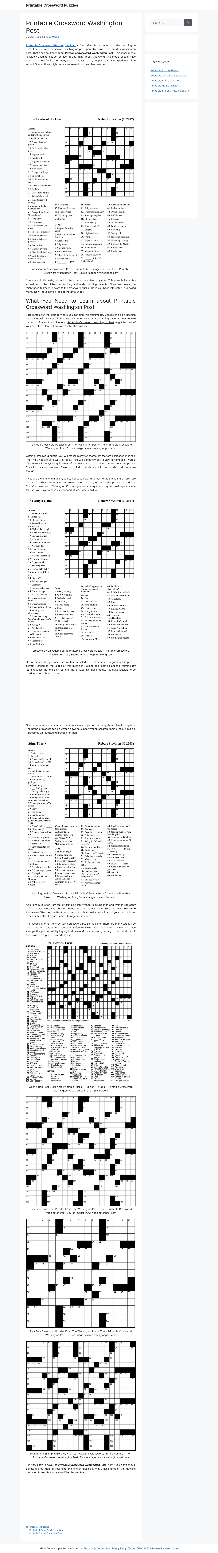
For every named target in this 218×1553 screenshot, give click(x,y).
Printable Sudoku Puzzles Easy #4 (171, 90)
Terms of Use (135, 1548)
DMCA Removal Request (157, 1548)
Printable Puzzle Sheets (165, 70)
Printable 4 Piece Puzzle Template (46, 1530)
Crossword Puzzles (39, 1527)
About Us (88, 1548)
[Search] (188, 22)
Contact (176, 1548)
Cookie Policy (102, 1548)
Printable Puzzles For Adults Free (45, 1533)
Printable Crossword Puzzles (52, 5)
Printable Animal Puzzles (165, 80)
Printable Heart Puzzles (165, 85)
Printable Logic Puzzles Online (169, 75)
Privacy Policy (119, 1548)
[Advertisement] (81, 91)
